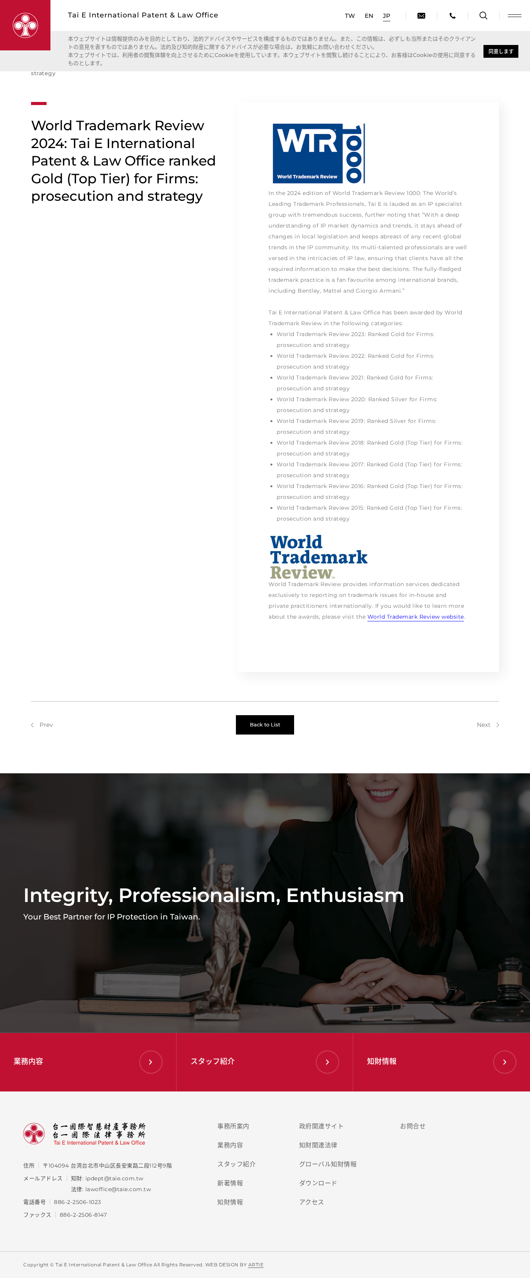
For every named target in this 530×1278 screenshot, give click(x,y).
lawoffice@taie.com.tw (118, 1189)
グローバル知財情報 (328, 1164)
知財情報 (230, 1202)
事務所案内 (233, 1126)
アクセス (311, 1202)
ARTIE (256, 1265)
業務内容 (230, 1145)
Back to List (265, 724)
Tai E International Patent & (143, 15)
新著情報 (230, 1183)
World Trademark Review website (415, 616)
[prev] (42, 724)
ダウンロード (318, 1183)
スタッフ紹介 (236, 1164)
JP (386, 15)
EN (369, 15)
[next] (488, 724)
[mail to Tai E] (421, 15)
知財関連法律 (318, 1145)
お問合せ (413, 1126)
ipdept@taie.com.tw (114, 1178)
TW (350, 15)
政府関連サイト (321, 1126)
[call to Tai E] (452, 15)
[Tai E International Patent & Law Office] (25, 25)
